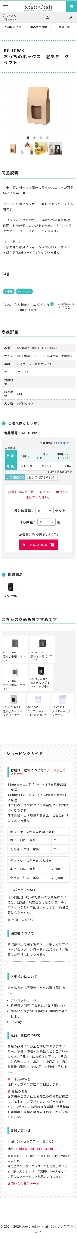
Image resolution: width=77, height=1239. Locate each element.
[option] (38, 106)
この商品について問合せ (66, 305)
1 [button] (29, 138)
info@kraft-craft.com (35, 1148)
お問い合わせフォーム (23, 1183)
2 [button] (35, 138)
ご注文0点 (8, 19)
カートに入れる (35, 545)
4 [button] (48, 138)
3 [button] (42, 138)
